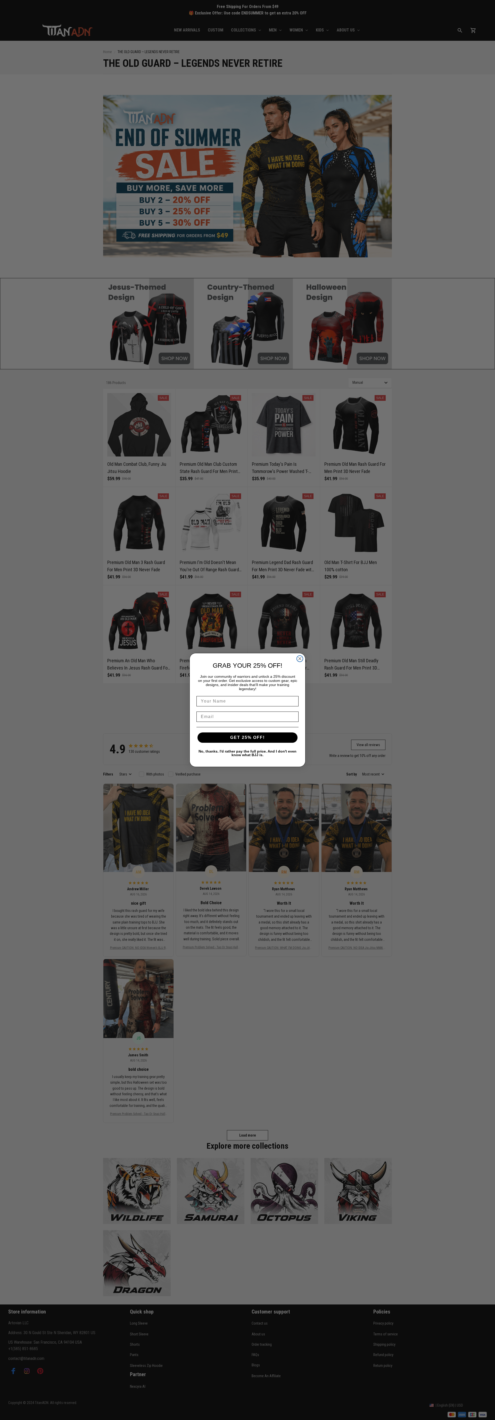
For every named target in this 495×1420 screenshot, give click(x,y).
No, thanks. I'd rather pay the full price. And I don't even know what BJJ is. (247, 753)
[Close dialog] (300, 659)
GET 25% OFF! (247, 737)
